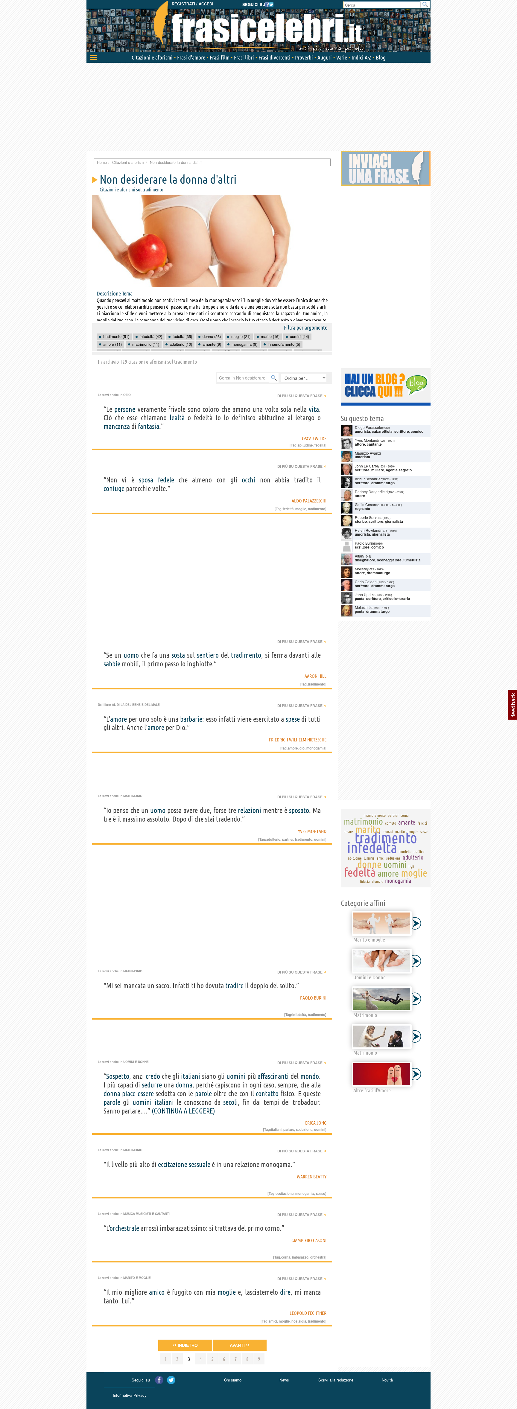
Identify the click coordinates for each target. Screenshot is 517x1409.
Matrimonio (132, 796)
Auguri (324, 57)
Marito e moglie (137, 1278)
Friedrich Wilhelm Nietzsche (297, 739)
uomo (131, 655)
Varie (341, 57)
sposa (146, 480)
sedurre (152, 1085)
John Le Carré (366, 465)
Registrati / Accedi (192, 4)
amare (348, 831)
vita (314, 409)
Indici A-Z (361, 57)
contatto (267, 1094)
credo (153, 1076)
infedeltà (299, 1014)
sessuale (199, 1164)
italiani (190, 1076)
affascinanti (273, 1076)
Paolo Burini (313, 997)
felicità (422, 823)
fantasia (148, 426)
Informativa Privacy (130, 1395)
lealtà (177, 418)
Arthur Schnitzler (368, 478)
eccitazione (172, 1164)
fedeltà (319, 445)
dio (302, 748)
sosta (178, 655)
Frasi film (219, 57)
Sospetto (117, 1076)
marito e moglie (406, 831)
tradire (234, 986)
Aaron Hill (315, 676)
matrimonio (363, 821)
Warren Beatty (311, 1176)
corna (285, 1257)
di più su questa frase (301, 395)
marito (368, 829)
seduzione (304, 1129)
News (284, 1380)
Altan (359, 555)
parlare (288, 1129)
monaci (388, 831)
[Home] (258, 27)
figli (411, 866)
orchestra (317, 1257)
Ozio (127, 395)
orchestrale (124, 1228)
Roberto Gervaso (369, 517)
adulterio (273, 839)
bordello (405, 851)
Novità (387, 1380)
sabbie (112, 664)
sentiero (208, 655)
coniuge (114, 489)
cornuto (390, 823)
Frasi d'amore (191, 57)
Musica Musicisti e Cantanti (146, 1214)
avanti (240, 1345)
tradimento (316, 508)
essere (146, 1094)
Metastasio (363, 607)
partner (287, 839)
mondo (309, 1076)
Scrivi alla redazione (335, 1380)
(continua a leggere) (183, 1111)
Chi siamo (232, 1380)
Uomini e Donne (136, 1062)
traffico (418, 851)
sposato (299, 810)
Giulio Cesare (366, 504)
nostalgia (298, 1321)
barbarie (191, 719)
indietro (185, 1345)
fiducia (365, 881)
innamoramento (374, 815)
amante (406, 822)
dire (285, 1292)
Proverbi (304, 57)
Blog (381, 57)
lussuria (369, 858)
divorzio (377, 881)
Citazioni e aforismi (152, 57)
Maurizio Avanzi (368, 453)
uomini (319, 839)
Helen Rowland (367, 530)
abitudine (305, 445)
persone (124, 409)
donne (369, 864)
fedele (166, 480)
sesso (320, 1193)
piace (129, 1094)
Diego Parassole (368, 427)
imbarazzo (300, 1257)
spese (293, 719)
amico (157, 1292)
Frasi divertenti (274, 57)
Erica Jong (315, 1122)
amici (273, 1321)
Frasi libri (244, 57)
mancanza (117, 426)
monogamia (315, 748)
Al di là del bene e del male (136, 705)
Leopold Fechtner (308, 1313)
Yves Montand (312, 831)
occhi (248, 480)
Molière (361, 568)
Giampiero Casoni (308, 1240)
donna (184, 1085)
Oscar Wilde (314, 438)
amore (118, 719)
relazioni (249, 810)
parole (203, 1094)
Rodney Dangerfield (371, 491)
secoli (230, 1102)
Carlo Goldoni (366, 581)
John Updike (365, 594)
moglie (300, 508)
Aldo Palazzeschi (309, 500)
